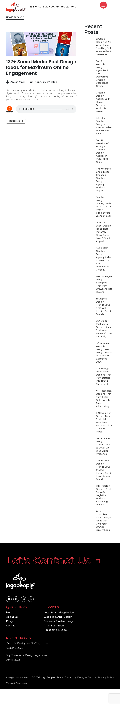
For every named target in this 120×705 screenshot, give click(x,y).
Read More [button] (16, 120)
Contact (11, 625)
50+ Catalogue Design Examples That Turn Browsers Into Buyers (104, 284)
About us (12, 616)
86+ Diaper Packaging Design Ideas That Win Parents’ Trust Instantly (104, 329)
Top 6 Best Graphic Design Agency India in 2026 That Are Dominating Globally (103, 259)
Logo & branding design (59, 612)
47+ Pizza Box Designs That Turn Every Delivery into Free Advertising (104, 398)
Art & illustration (54, 625)
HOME (9, 17)
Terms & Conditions (16, 683)
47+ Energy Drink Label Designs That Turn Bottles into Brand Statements (103, 376)
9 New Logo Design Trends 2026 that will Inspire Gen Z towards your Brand (104, 470)
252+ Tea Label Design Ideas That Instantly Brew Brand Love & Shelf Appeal (103, 232)
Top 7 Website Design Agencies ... (27, 655)
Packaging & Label (55, 629)
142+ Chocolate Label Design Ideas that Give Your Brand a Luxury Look (103, 520)
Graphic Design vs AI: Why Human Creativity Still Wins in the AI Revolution (104, 46)
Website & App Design (58, 616)
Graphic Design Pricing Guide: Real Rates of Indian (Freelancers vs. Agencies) (104, 206)
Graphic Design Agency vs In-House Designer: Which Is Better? (103, 102)
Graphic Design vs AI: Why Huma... (28, 643)
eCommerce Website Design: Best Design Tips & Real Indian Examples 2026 (104, 352)
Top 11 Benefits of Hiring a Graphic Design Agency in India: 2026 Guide (102, 151)
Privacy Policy (106, 677)
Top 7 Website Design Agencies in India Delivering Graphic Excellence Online (102, 73)
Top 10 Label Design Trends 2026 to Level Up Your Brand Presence (103, 446)
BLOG (20, 17)
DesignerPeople (86, 677)
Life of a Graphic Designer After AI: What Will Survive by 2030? (104, 126)
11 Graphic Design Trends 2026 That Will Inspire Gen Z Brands (104, 306)
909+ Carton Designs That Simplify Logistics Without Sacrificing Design (103, 495)
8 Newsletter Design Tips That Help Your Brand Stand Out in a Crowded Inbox (104, 422)
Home (10, 612)
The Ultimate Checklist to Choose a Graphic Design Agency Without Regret (103, 179)
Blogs (9, 621)
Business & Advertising (58, 621)
